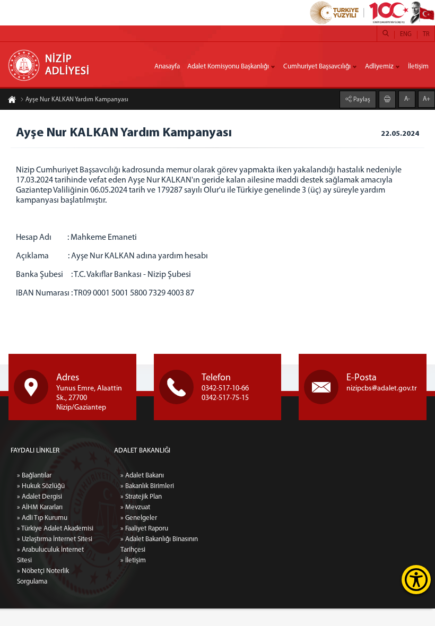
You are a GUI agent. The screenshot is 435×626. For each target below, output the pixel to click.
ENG (406, 34)
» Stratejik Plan (141, 496)
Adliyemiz (379, 66)
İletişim (418, 66)
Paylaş (361, 100)
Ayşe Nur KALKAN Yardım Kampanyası (76, 100)
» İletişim (133, 560)
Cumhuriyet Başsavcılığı (317, 66)
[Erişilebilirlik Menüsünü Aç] (416, 579)
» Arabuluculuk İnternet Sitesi (50, 555)
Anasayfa (167, 66)
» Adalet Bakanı (142, 475)
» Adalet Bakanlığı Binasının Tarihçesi (159, 544)
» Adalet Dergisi (39, 496)
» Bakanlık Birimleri (147, 486)
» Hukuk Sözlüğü (41, 486)
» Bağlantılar (34, 475)
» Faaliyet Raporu (144, 528)
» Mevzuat (135, 507)
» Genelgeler (138, 518)
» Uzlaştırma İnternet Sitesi (54, 539)
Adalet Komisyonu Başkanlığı (228, 66)
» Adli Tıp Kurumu (42, 518)
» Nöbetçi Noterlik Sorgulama (43, 576)
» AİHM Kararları (40, 507)
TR (426, 34)
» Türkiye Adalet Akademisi (55, 528)
